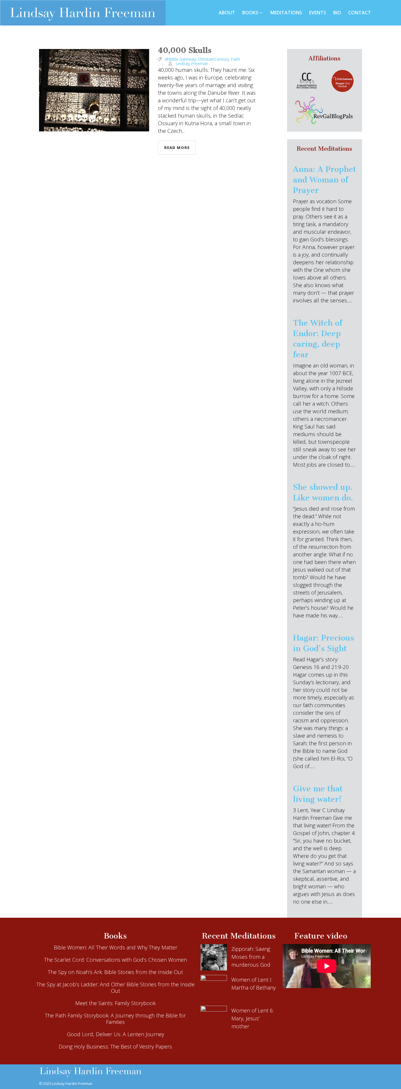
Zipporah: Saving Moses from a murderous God (250, 956)
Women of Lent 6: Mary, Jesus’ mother (252, 1018)
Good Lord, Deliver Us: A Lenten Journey (115, 1034)
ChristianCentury (213, 59)
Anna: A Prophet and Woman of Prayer (324, 180)
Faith (235, 59)
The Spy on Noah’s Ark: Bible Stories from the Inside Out (115, 971)
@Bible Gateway (180, 59)
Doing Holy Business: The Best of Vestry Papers (115, 1046)
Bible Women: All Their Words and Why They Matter (115, 947)
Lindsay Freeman (192, 63)
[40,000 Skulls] (94, 90)
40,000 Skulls (184, 50)
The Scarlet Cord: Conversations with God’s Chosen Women (115, 959)
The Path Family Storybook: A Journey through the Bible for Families (115, 1018)
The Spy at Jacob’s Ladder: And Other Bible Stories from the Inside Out (115, 987)
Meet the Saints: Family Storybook (115, 1003)
